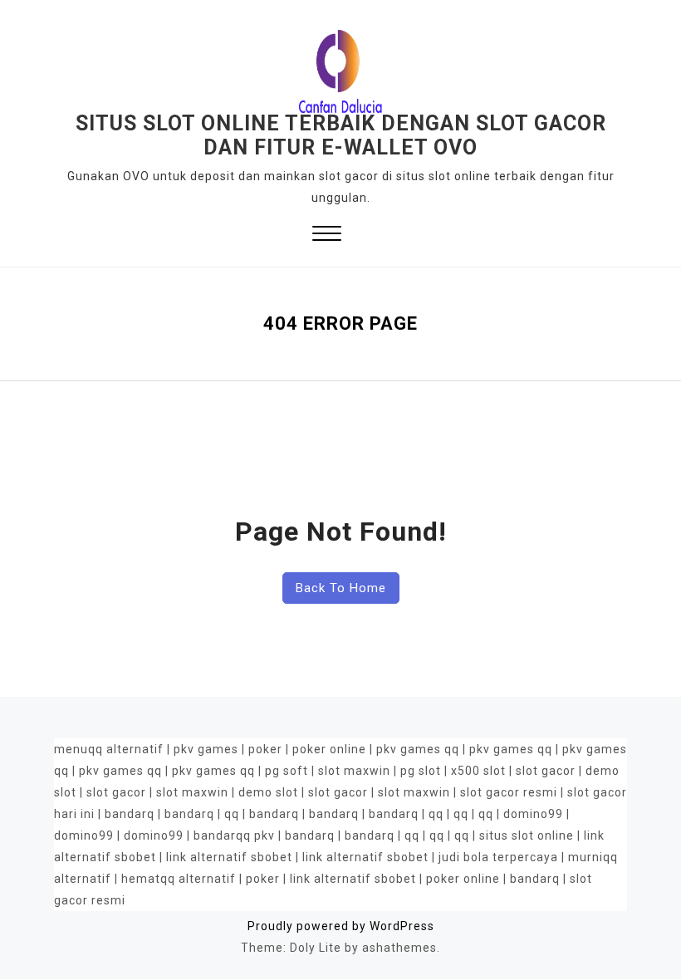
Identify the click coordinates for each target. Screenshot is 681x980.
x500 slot (478, 770)
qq (231, 814)
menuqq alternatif (109, 749)
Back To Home (341, 588)
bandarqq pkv (234, 835)
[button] (326, 235)
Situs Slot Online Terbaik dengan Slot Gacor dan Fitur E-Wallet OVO (341, 135)
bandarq (129, 814)
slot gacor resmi (508, 792)
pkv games (206, 749)
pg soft (286, 770)
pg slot (420, 770)
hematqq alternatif (178, 878)
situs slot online (526, 835)
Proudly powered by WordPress (340, 926)
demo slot (268, 792)
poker (265, 749)
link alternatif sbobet (229, 857)
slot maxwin (354, 770)
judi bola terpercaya (498, 857)
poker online (329, 749)
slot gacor (546, 770)
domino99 (533, 814)
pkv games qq (417, 749)
